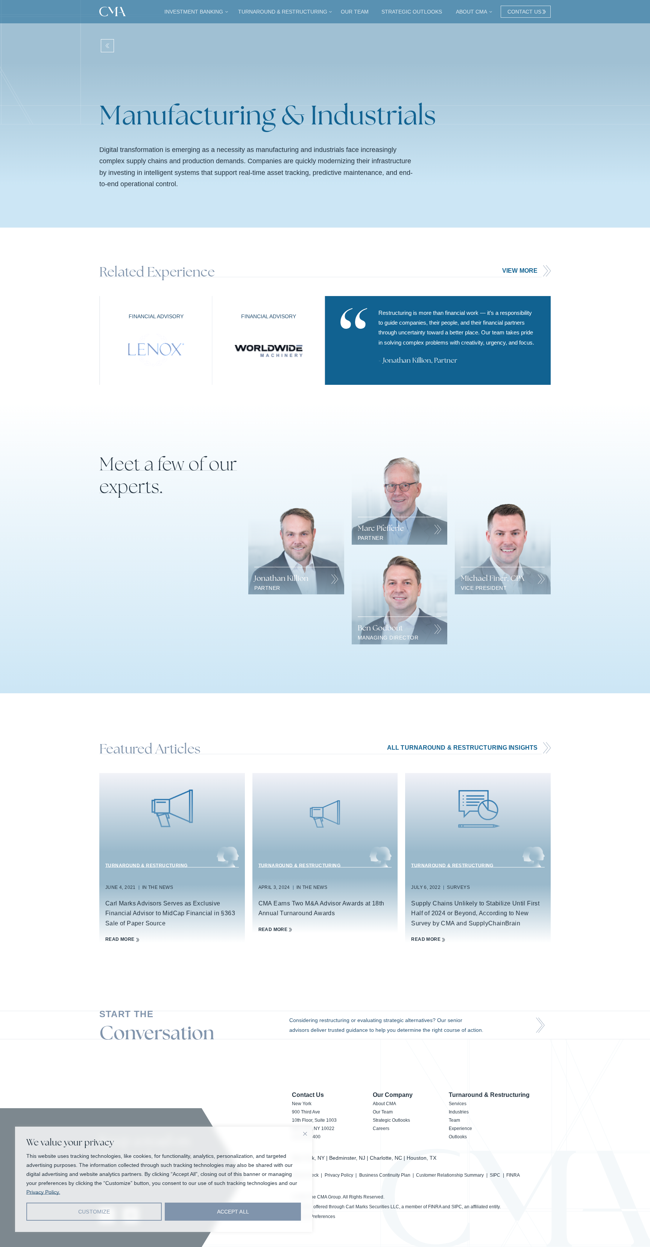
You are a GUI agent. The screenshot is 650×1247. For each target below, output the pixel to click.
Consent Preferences (313, 1216)
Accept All (233, 1212)
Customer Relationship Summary (450, 1175)
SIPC (495, 1175)
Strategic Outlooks (411, 12)
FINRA (513, 1175)
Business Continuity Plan (384, 1175)
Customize (94, 1212)
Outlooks (458, 1136)
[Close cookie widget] (305, 1134)
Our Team (354, 12)
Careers (381, 1128)
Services (457, 1103)
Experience (460, 1128)
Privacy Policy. (43, 1192)
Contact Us (523, 12)
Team (454, 1120)
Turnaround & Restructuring (282, 12)
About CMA (470, 12)
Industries (459, 1112)
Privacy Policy (339, 1175)
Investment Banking (193, 12)
